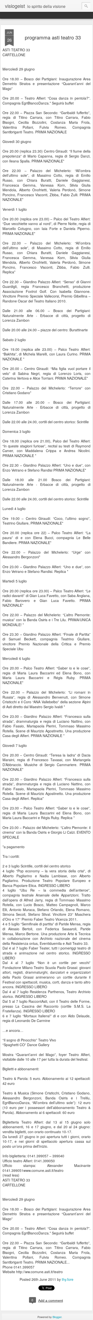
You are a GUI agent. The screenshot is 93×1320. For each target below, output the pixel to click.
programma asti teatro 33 (53, 37)
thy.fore (67, 1279)
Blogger (57, 1317)
